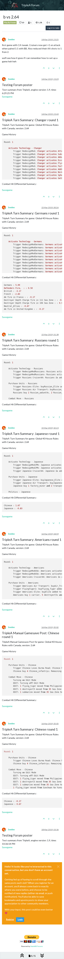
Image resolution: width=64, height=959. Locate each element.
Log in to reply (53, 28)
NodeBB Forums (36, 946)
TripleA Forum (30, 5)
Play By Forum (10, 23)
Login (20, 919)
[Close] (58, 866)
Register (10, 919)
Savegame (7, 96)
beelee (11, 39)
